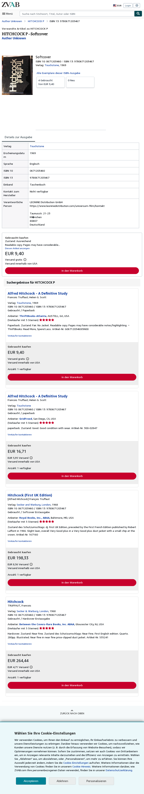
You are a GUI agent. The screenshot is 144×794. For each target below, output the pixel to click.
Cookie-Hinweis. (81, 766)
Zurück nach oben (72, 713)
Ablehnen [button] (62, 781)
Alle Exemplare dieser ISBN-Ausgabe (58, 72)
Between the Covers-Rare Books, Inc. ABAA (46, 624)
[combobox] (77, 13)
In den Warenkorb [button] (72, 270)
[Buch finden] (138, 13)
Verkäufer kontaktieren (20, 335)
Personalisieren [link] (96, 781)
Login (128, 5)
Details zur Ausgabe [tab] (18, 137)
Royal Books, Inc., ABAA (34, 517)
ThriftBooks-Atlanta (32, 315)
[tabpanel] (70, 185)
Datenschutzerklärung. (119, 770)
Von (46, 82)
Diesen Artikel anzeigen (17, 248)
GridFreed (25, 418)
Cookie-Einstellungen (75, 762)
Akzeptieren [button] (31, 781)
